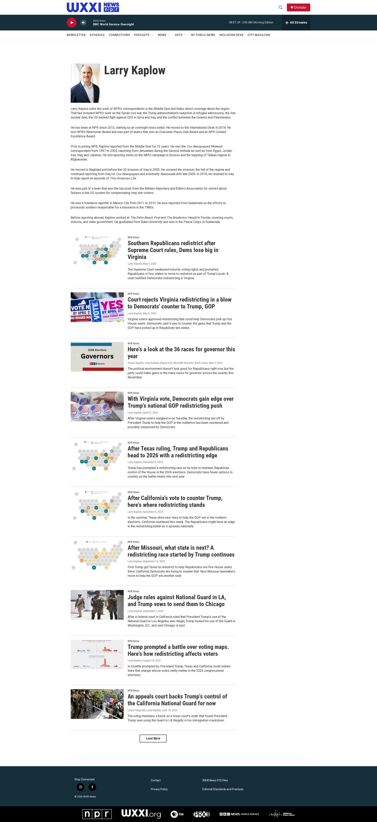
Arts (179, 35)
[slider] (89, 22)
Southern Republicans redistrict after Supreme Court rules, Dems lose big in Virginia (173, 250)
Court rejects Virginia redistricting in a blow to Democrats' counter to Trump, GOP (180, 303)
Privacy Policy (159, 789)
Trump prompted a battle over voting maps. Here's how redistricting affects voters (178, 650)
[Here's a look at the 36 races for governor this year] (97, 357)
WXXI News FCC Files (215, 780)
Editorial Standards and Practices (222, 789)
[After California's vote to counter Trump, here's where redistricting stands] (97, 505)
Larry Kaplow (135, 263)
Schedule (97, 35)
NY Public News (203, 35)
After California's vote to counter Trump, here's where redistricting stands (175, 501)
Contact (156, 780)
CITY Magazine (259, 35)
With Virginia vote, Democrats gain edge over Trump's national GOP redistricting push (181, 402)
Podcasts (142, 35)
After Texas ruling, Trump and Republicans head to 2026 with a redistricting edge (178, 452)
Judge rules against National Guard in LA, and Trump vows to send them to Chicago (177, 600)
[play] (72, 22)
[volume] (83, 22)
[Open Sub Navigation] (152, 35)
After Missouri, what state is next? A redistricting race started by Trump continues (181, 551)
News (162, 35)
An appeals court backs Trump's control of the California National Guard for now (177, 700)
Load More (153, 738)
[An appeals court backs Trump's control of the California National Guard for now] (97, 704)
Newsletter (76, 35)
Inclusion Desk (231, 35)
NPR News (133, 237)
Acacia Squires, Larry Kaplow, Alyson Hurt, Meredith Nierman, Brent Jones (168, 362)
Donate (300, 7)
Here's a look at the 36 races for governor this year (181, 353)
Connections (119, 35)
